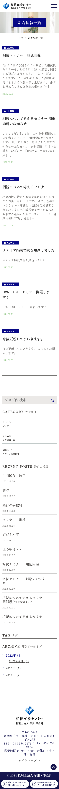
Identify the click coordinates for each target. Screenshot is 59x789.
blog (10, 47)
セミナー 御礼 (14, 519)
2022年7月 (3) (19, 661)
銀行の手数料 (12, 505)
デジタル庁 (10, 534)
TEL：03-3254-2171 (17, 743)
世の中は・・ (12, 549)
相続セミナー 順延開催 (21, 55)
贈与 (5, 490)
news (10, 242)
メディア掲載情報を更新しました (28, 250)
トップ (20, 38)
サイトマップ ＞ (29, 760)
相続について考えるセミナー (25, 187)
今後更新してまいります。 (23, 339)
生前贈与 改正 (14, 475)
